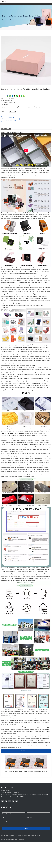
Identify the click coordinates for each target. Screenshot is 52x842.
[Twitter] (9, 801)
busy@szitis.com (15, 792)
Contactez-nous (26, 4)
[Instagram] (16, 801)
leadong (22, 839)
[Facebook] (2, 801)
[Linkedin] (6, 801)
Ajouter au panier (10, 120)
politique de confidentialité (7, 839)
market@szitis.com (7, 792)
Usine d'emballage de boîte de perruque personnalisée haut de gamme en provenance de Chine (12, 771)
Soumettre (26, 828)
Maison (8, 4)
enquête (10, 117)
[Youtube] (13, 801)
